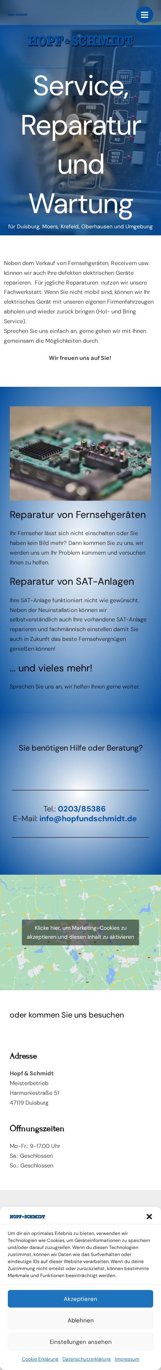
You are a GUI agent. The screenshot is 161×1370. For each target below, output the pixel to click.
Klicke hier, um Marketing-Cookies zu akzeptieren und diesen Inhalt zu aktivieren (80, 932)
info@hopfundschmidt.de (88, 818)
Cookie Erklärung (40, 1359)
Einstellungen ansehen (81, 1342)
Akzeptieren (80, 1299)
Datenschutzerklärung (87, 1359)
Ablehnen (81, 1320)
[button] (149, 1217)
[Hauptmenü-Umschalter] (144, 14)
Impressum (127, 1359)
